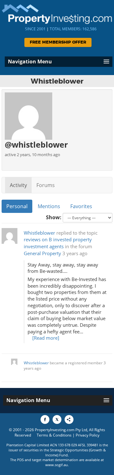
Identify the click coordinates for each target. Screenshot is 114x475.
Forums (45, 185)
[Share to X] (57, 419)
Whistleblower (39, 233)
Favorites (81, 206)
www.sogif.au (56, 464)
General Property (42, 253)
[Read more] (45, 338)
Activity (18, 185)
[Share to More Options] (69, 419)
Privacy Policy (87, 435)
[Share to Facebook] (45, 419)
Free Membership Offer (58, 42)
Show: (53, 217)
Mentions (49, 206)
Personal (17, 206)
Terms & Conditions (54, 435)
